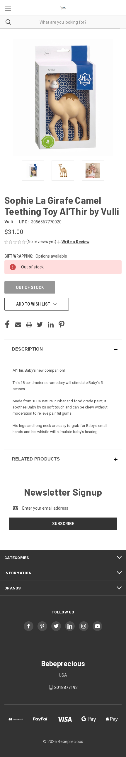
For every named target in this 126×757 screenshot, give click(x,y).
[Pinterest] (61, 324)
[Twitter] (40, 324)
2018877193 (66, 687)
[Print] (29, 324)
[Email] (18, 324)
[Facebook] (7, 324)
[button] (73, 241)
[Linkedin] (51, 324)
